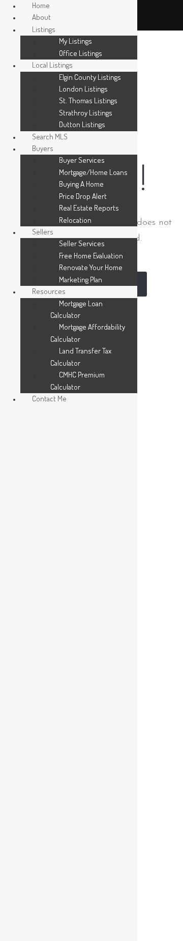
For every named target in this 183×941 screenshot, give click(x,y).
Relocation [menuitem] (75, 220)
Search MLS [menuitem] (50, 136)
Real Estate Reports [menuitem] (89, 208)
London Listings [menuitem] (83, 89)
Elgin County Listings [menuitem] (90, 77)
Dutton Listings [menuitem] (82, 124)
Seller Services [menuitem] (82, 243)
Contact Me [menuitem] (49, 398)
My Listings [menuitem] (75, 41)
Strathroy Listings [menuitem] (85, 112)
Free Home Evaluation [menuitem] (91, 255)
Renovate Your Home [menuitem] (91, 267)
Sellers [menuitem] (42, 232)
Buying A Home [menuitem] (81, 184)
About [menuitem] (41, 17)
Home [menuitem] (41, 5)
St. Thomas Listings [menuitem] (88, 100)
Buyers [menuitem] (42, 148)
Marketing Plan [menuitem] (80, 279)
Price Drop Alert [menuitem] (83, 196)
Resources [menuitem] (49, 291)
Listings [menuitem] (43, 29)
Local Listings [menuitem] (52, 65)
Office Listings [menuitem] (80, 53)
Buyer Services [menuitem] (82, 160)
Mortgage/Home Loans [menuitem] (93, 172)
